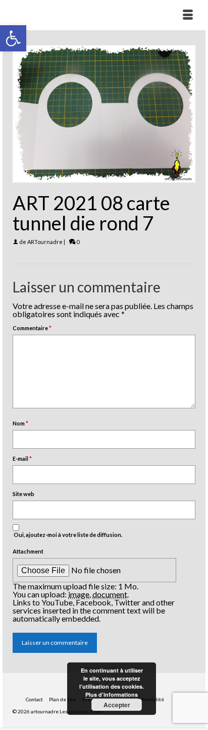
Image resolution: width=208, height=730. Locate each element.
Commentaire (32, 328)
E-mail (22, 458)
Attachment (28, 551)
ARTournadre (45, 241)
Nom (20, 423)
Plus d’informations (111, 694)
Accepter (116, 704)
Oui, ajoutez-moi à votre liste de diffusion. (67, 534)
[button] (13, 38)
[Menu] (187, 15)
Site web (23, 494)
